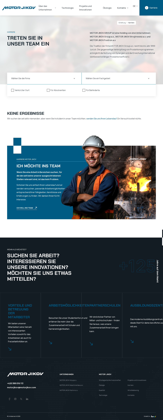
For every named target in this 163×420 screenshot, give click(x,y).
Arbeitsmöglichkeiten (69, 305)
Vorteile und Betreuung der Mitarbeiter (20, 311)
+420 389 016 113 (15, 383)
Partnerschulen (105, 305)
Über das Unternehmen (45, 8)
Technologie (68, 7)
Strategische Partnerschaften (110, 380)
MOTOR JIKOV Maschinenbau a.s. (71, 385)
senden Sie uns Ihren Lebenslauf (101, 118)
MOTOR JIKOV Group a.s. (68, 380)
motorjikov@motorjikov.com (21, 387)
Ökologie (107, 7)
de (134, 6)
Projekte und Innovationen (85, 8)
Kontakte (121, 7)
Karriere (131, 23)
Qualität (102, 390)
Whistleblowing (133, 390)
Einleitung (122, 23)
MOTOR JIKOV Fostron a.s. (69, 390)
